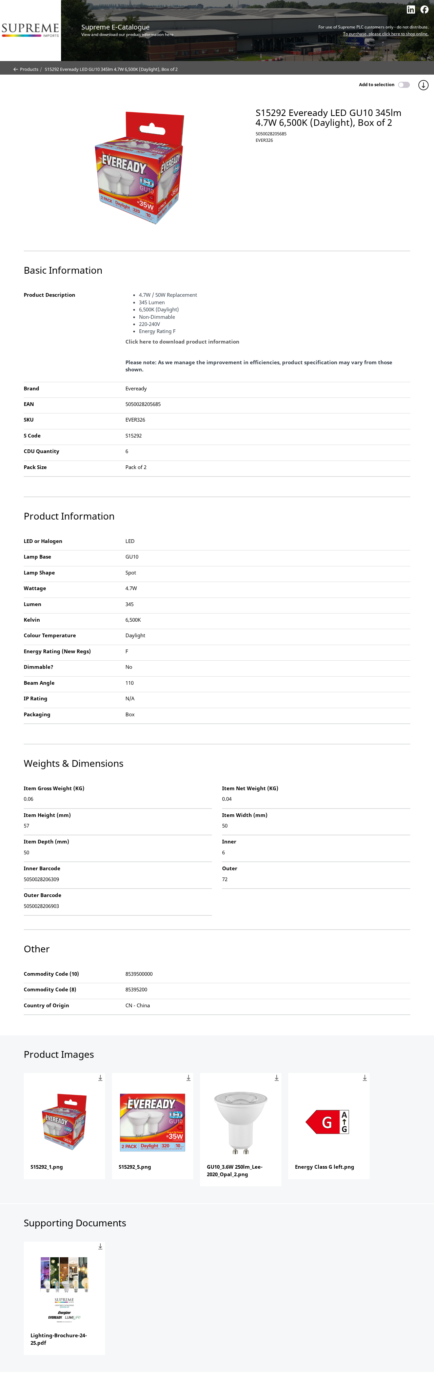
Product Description (49, 294)
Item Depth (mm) (46, 841)
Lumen (32, 604)
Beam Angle (39, 682)
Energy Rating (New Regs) (57, 651)
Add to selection (377, 84)
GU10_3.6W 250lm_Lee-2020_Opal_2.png (234, 1170)
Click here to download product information (182, 341)
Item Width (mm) (245, 815)
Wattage (35, 588)
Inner (229, 841)
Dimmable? (38, 666)
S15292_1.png (47, 1166)
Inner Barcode (42, 868)
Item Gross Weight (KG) (54, 788)
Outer (229, 868)
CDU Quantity (41, 451)
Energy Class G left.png (324, 1166)
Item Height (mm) (47, 815)
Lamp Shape (39, 572)
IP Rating (35, 698)
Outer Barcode (42, 895)
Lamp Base (37, 556)
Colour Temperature (50, 635)
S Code (32, 435)
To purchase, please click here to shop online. (386, 34)
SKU (29, 419)
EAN (29, 404)
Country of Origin (46, 1005)
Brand (31, 388)
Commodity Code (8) (50, 989)
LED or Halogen (43, 541)
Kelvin (32, 619)
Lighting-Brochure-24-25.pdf (59, 1339)
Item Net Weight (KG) (250, 788)
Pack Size (35, 467)
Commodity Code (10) (51, 973)
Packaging (37, 714)
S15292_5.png (135, 1166)
